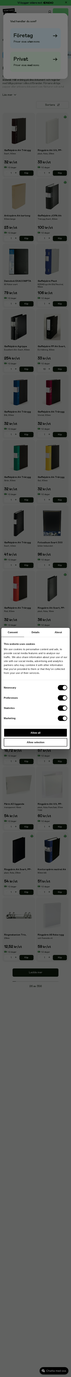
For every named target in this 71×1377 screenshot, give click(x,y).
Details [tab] (36, 632)
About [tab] (58, 632)
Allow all (35, 732)
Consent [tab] (13, 632)
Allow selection (35, 742)
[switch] (62, 698)
